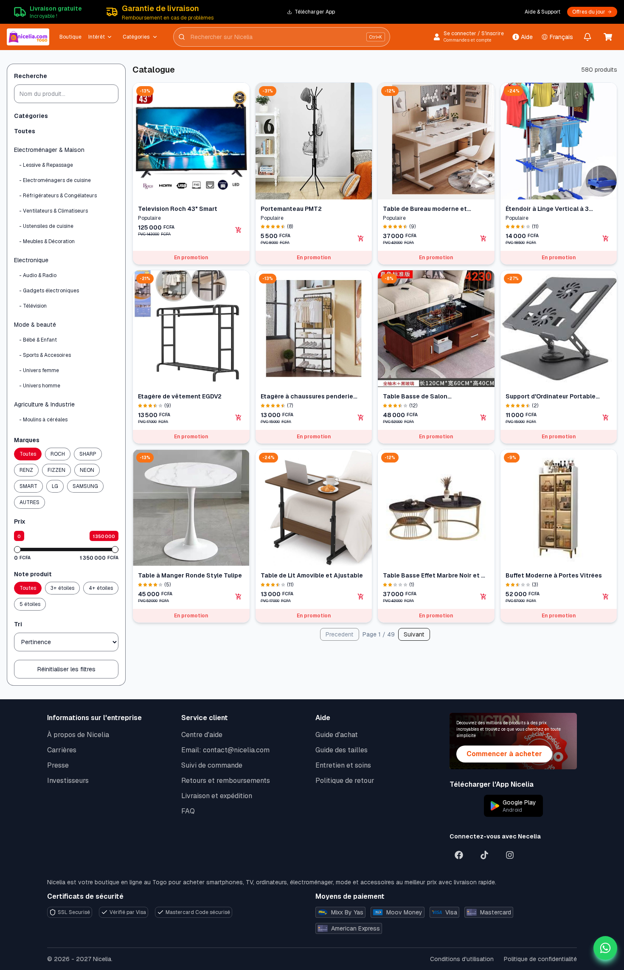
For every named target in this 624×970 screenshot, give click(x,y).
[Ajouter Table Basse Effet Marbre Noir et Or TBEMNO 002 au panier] (483, 597)
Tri (18, 624)
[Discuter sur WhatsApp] (605, 948)
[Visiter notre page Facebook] (459, 855)
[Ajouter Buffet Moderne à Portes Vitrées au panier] (606, 597)
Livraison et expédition (216, 795)
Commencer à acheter (504, 753)
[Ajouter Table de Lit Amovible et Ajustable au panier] (361, 597)
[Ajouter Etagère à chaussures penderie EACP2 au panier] (361, 417)
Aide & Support (542, 11)
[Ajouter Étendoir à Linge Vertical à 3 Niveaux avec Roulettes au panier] (606, 238)
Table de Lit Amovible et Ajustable (312, 575)
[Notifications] (587, 37)
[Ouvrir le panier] (608, 37)
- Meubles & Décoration (47, 241)
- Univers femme (39, 370)
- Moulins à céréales (43, 419)
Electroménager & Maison (49, 150)
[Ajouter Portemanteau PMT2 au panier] (361, 238)
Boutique (70, 37)
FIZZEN (56, 470)
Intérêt (96, 37)
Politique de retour (344, 780)
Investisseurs (68, 780)
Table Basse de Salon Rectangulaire (415, 396)
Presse (58, 765)
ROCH (58, 454)
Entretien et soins (343, 765)
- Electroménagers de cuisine (55, 180)
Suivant (414, 634)
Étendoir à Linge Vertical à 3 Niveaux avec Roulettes (547, 209)
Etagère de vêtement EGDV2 (180, 396)
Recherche (30, 76)
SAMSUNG (85, 486)
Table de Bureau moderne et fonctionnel (425, 209)
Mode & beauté (35, 324)
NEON (87, 470)
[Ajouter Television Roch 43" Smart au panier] (239, 230)
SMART (28, 486)
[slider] (17, 549)
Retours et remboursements (225, 780)
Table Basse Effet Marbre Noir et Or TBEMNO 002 (435, 576)
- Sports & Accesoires (45, 355)
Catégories (136, 37)
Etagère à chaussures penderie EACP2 (307, 396)
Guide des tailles (341, 750)
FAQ (188, 811)
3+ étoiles (62, 588)
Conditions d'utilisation (462, 959)
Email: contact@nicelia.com (225, 750)
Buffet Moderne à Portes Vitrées (554, 575)
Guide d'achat (336, 734)
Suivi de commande (211, 765)
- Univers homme (39, 385)
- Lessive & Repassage (46, 165)
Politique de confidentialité (540, 959)
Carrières (61, 750)
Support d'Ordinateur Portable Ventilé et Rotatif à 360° (551, 396)
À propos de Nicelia (78, 734)
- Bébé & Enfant (38, 339)
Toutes (24, 131)
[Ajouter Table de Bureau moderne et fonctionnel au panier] (483, 238)
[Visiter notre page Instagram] (509, 855)
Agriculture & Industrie (44, 404)
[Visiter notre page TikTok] (484, 855)
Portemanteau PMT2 (291, 209)
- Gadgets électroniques (49, 290)
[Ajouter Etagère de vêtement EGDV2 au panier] (239, 417)
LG (55, 486)
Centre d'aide (201, 734)
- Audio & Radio (37, 275)
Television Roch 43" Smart (177, 209)
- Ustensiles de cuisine (46, 226)
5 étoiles (30, 604)
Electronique (31, 260)
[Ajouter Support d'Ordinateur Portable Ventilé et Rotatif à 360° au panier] (606, 417)
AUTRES (29, 502)
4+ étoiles (101, 588)
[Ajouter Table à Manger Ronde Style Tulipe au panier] (239, 597)
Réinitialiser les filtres (66, 669)
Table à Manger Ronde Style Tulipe (190, 575)
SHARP (87, 454)
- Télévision (33, 306)
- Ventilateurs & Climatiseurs (53, 210)
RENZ (26, 470)
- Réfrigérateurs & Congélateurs (58, 195)
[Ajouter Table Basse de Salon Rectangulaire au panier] (483, 417)
